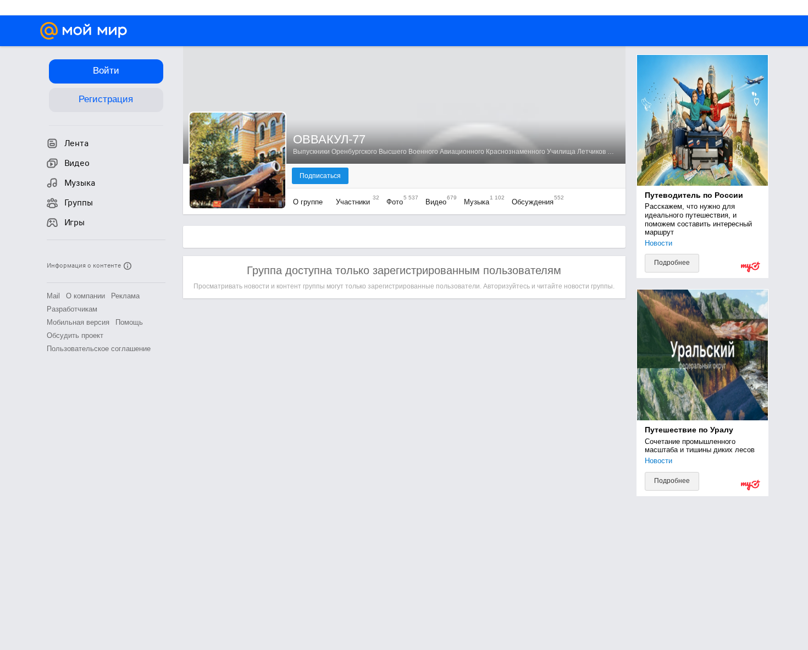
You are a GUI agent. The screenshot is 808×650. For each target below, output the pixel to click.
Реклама (125, 296)
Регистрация (106, 99)
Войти (106, 70)
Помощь (129, 322)
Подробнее (672, 262)
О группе (309, 202)
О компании (85, 296)
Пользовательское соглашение (99, 349)
